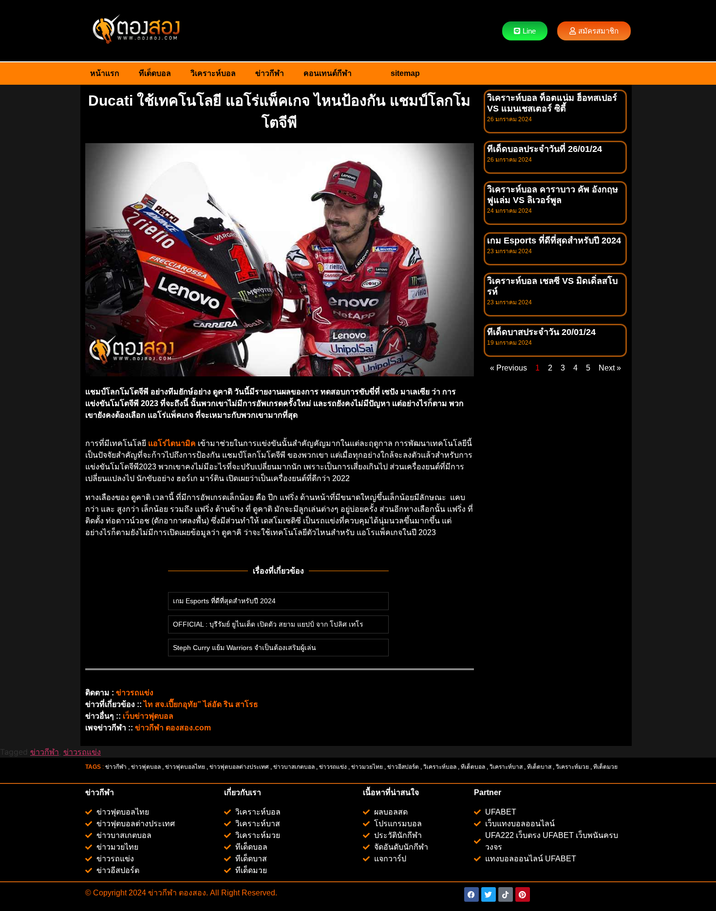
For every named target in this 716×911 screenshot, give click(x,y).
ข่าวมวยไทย (367, 766)
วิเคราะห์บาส (506, 766)
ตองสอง (191, 893)
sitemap (405, 73)
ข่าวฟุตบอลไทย (185, 766)
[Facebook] (471, 894)
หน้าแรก (104, 73)
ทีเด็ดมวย (606, 766)
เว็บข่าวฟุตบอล (148, 716)
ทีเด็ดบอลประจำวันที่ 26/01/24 (544, 149)
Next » (610, 368)
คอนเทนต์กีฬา (327, 73)
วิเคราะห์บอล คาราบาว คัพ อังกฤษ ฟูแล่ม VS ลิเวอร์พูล (552, 195)
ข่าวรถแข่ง (82, 752)
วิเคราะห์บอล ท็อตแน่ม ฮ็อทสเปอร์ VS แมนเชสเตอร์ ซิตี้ (552, 103)
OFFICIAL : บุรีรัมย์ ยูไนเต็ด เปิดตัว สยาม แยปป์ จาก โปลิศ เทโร (268, 624)
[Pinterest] (522, 894)
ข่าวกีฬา (269, 73)
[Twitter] (488, 894)
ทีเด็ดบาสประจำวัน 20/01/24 (541, 332)
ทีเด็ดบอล (155, 73)
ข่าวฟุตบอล (146, 766)
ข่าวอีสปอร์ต (403, 766)
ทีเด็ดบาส (539, 766)
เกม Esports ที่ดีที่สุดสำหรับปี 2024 (224, 601)
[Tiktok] (505, 894)
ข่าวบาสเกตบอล (294, 766)
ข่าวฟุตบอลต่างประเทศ (239, 766)
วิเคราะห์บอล (213, 73)
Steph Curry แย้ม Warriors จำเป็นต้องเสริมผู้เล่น (244, 647)
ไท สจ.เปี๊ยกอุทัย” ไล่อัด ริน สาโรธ (201, 704)
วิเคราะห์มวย (572, 766)
